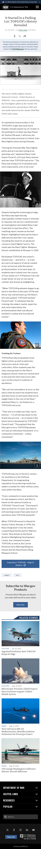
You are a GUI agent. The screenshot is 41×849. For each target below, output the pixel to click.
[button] (37, 7)
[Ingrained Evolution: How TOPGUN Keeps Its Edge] (20, 638)
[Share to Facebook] (15, 37)
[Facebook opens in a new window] (14, 830)
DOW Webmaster (18, 49)
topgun (6, 575)
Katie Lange (23, 30)
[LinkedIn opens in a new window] (27, 830)
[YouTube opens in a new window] (33, 830)
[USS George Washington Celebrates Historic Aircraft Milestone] (20, 755)
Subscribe (21, 605)
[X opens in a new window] (7, 830)
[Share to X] (19, 37)
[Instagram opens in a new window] (20, 830)
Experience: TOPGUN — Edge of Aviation (20, 563)
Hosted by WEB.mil (20, 846)
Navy (17, 575)
